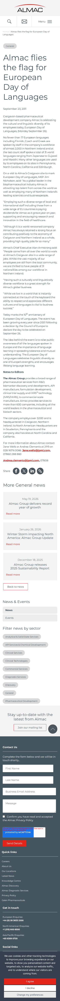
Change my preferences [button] (30, 994)
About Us (6, 866)
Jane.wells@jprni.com (36, 450)
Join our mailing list (30, 727)
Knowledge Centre (11, 881)
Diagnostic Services (15, 677)
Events (9, 617)
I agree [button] (30, 981)
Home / (6, 31)
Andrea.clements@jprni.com (21, 460)
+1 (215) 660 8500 (11, 929)
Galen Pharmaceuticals (13, 900)
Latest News (8, 876)
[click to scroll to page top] (52, 729)
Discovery (10, 685)
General (9, 693)
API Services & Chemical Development (25, 644)
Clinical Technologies (16, 660)
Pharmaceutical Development (21, 701)
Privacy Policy (9, 895)
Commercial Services (16, 669)
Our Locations (9, 871)
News (8, 610)
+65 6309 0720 (10, 938)
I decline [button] (30, 988)
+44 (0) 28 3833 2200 (13, 920)
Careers (6, 861)
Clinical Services (13, 652)
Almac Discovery (10, 885)
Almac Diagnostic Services (15, 890)
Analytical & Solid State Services (21, 636)
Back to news (15, 586)
